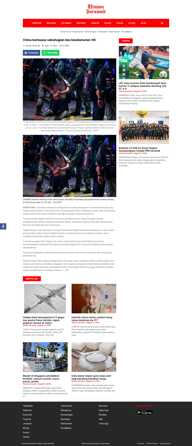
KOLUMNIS (66, 23)
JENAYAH (95, 23)
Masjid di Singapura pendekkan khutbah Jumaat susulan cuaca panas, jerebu (41, 378)
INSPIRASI (81, 23)
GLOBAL (132, 23)
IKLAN (143, 23)
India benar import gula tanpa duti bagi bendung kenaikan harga (91, 377)
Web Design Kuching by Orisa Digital (96, 443)
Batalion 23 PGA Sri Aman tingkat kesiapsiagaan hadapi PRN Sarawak (139, 149)
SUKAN (120, 23)
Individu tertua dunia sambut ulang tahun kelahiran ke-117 (92, 319)
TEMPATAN (36, 23)
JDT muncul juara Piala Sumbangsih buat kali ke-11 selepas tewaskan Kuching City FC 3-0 (142, 86)
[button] (31, 53)
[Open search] (162, 23)
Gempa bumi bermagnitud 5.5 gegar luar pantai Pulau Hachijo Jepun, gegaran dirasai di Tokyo (44, 320)
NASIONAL (51, 23)
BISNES (107, 23)
